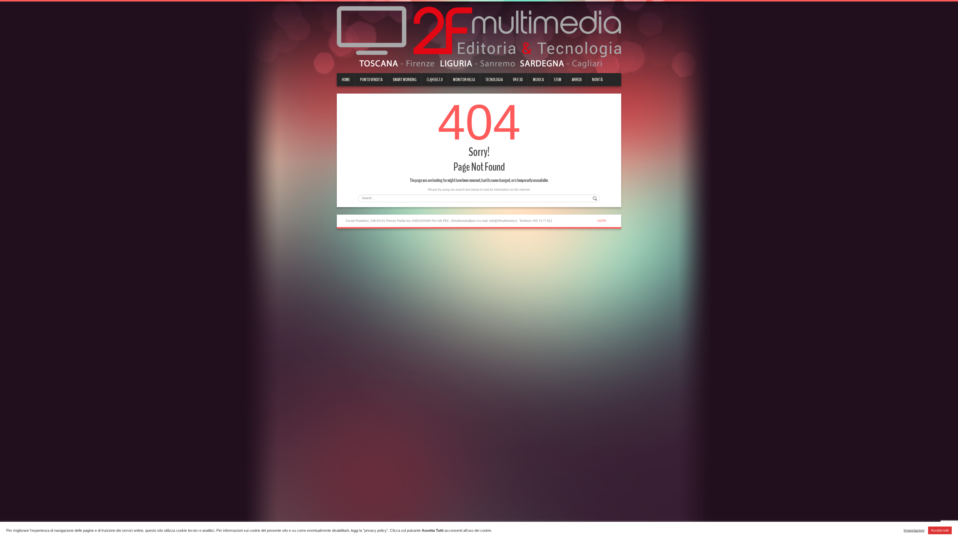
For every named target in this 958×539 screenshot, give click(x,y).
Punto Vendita (371, 80)
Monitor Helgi (464, 80)
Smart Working (404, 80)
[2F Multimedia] (479, 37)
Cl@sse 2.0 (435, 80)
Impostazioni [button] (914, 531)
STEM (557, 80)
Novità (597, 80)
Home (346, 80)
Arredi (577, 80)
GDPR (602, 221)
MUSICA (538, 80)
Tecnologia (494, 80)
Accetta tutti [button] (940, 530)
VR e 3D (518, 80)
